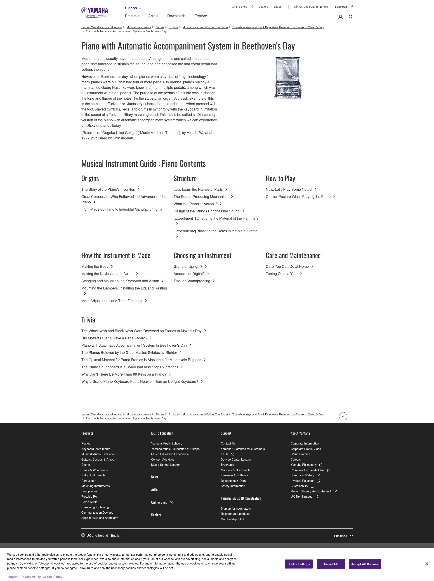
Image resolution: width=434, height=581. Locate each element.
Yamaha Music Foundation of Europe (175, 449)
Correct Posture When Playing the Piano (298, 196)
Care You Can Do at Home (287, 266)
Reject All (331, 564)
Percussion (88, 480)
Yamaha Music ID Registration (241, 498)
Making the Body (94, 266)
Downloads (176, 15)
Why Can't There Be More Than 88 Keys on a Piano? (123, 374)
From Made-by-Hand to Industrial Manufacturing (119, 209)
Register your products (235, 513)
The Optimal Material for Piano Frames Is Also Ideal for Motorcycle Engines (141, 359)
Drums (85, 464)
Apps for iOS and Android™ (99, 517)
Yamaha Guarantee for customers (243, 449)
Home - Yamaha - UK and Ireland (101, 27)
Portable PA (89, 496)
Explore (201, 15)
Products (132, 15)
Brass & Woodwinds (94, 470)
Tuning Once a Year (282, 273)
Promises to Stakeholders (308, 470)
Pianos (131, 7)
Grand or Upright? (188, 266)
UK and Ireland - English (314, 6)
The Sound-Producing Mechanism (201, 196)
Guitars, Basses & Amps (97, 459)
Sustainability (299, 486)
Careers (296, 459)
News (154, 477)
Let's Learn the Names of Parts (198, 189)
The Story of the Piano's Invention (108, 189)
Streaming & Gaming (95, 507)
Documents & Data (233, 480)
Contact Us (228, 443)
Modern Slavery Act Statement (311, 491)
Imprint (13, 576)
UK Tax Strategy (301, 496)
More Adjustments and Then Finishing (111, 300)
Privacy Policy (31, 576)
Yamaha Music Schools (166, 443)
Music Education (162, 433)
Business (341, 7)
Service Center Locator (236, 459)
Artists (153, 15)
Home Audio (89, 502)
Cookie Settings (299, 564)
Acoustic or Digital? (189, 273)
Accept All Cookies (364, 564)
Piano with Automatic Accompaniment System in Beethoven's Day (134, 345)
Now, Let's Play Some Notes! (289, 189)
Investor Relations (302, 480)
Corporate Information (305, 443)
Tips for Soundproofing (192, 280)
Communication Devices (97, 512)
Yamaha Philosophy (304, 464)
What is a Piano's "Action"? (195, 203)
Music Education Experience (170, 454)
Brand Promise (300, 454)
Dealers (263, 6)
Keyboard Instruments (95, 449)
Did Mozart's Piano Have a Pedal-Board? (114, 338)
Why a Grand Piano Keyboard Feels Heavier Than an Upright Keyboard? (139, 381)
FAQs (224, 454)
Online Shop (239, 6)
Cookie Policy (52, 576)
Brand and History (302, 475)
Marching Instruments (95, 486)
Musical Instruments (139, 27)
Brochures (227, 464)
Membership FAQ (232, 519)
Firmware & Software (234, 475)
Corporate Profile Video (306, 449)
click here (86, 567)
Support (278, 6)
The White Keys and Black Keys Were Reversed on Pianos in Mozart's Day (278, 27)
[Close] (427, 564)
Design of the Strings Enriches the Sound (207, 211)
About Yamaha (300, 433)
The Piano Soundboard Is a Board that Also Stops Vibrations (129, 366)
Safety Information (233, 486)
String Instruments (93, 475)
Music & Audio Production (98, 454)
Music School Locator (165, 464)
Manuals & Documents (236, 470)
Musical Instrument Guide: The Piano (205, 27)
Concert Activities (163, 459)
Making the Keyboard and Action (107, 273)
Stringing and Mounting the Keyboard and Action (120, 280)
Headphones (89, 491)
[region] (217, 564)
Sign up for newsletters (236, 508)
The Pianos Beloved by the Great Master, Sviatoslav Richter (129, 352)
